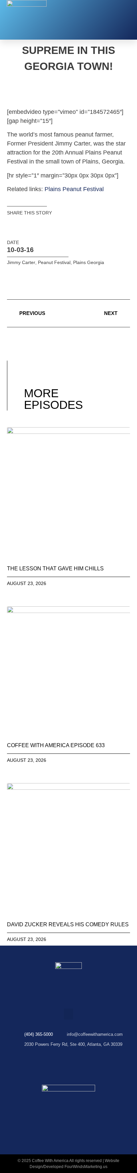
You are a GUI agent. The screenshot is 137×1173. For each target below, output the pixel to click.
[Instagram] (60, 1059)
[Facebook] (43, 1059)
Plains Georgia (88, 262)
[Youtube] (94, 1059)
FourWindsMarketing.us (86, 1166)
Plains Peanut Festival (74, 189)
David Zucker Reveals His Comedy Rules (68, 924)
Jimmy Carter (21, 262)
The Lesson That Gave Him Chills (55, 568)
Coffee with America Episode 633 (56, 745)
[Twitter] (77, 1059)
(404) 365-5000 (38, 1034)
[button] (125, 20)
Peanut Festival (54, 262)
